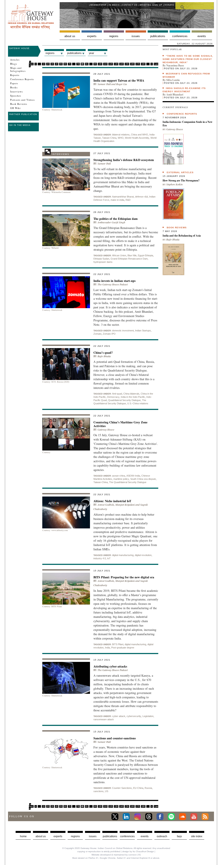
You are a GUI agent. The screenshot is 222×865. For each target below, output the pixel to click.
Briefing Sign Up (151, 5)
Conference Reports (22, 79)
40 (57, 64)
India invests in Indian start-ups (114, 281)
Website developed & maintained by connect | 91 (116, 854)
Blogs (13, 63)
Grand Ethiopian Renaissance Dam (129, 258)
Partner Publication (23, 114)
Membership (98, 5)
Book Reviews (18, 103)
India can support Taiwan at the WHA (118, 80)
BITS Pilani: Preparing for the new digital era (123, 577)
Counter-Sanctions (122, 788)
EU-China (138, 788)
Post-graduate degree (122, 647)
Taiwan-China (109, 137)
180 (143, 64)
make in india (117, 200)
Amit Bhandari (174, 94)
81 (87, 64)
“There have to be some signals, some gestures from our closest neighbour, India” (188, 59)
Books (14, 87)
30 (52, 64)
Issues (136, 36)
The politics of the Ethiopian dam (115, 218)
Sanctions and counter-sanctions (114, 738)
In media (114, 5)
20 (48, 64)
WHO (121, 137)
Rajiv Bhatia (104, 356)
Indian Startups (143, 330)
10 (43, 64)
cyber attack (118, 716)
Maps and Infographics (18, 69)
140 (121, 64)
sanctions (98, 791)
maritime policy (121, 479)
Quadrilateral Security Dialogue (124, 400)
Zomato (97, 333)
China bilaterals (131, 393)
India (107, 647)
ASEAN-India (133, 475)
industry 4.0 (99, 558)
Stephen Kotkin (174, 184)
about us (41, 836)
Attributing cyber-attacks (110, 666)
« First (31, 63)
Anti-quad (117, 393)
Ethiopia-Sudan (101, 258)
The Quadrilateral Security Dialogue (127, 482)
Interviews (16, 91)
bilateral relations (121, 134)
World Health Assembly (137, 137)
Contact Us (129, 5)
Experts (91, 36)
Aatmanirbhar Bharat (123, 196)
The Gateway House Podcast (113, 284)
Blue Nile (132, 255)
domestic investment (123, 330)
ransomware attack (103, 719)
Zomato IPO (109, 333)
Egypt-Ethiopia (145, 255)
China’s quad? (103, 352)
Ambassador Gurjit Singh (111, 222)
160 (132, 64)
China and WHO (139, 134)
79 (78, 64)
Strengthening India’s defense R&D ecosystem (123, 160)
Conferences (180, 36)
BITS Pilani (117, 644)
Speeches (15, 95)
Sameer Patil (104, 84)
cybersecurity (134, 716)
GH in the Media (19, 125)
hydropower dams (103, 262)
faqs (179, 836)
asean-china (118, 475)
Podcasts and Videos (22, 99)
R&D (128, 200)
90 (95, 64)
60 (65, 64)
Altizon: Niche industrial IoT (112, 501)
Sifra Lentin (173, 80)
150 (127, 64)
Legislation (147, 716)
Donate (169, 5)
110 (105, 64)
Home (23, 836)
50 (61, 64)
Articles (15, 59)
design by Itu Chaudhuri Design (138, 851)
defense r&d (141, 196)
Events (202, 36)
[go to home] (31, 28)
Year (91, 53)
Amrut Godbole (106, 505)
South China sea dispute (143, 479)
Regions (113, 36)
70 (70, 64)
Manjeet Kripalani (125, 505)
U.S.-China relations (137, 403)
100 (100, 64)
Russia (148, 788)
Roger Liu (121, 84)
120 (110, 64)
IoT (109, 558)
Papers (14, 83)
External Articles (180, 172)
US (106, 791)
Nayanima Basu (175, 65)
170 (137, 64)
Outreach (162, 836)
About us (69, 36)
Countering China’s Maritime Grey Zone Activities (120, 424)
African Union (119, 255)
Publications (157, 36)
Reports (14, 75)
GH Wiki (15, 108)
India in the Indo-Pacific (133, 397)
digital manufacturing (123, 555)
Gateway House (19, 48)
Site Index (196, 836)
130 (116, 64)
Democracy (113, 397)
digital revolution (143, 555)
